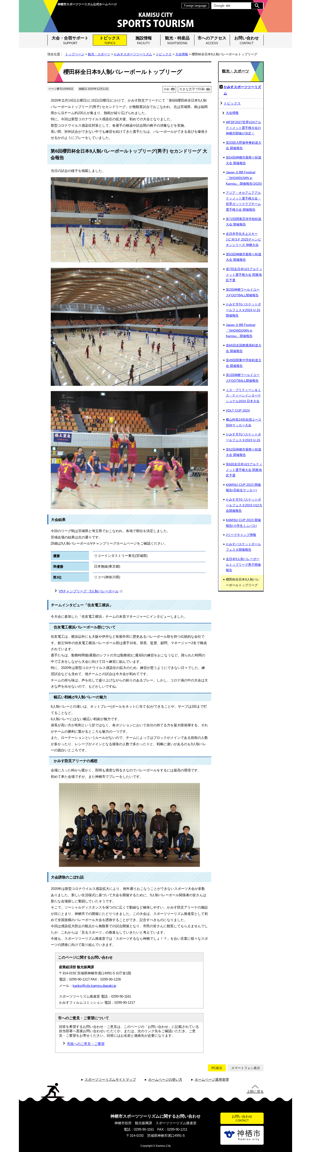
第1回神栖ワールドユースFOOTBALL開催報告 (243, 377)
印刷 (166, 89)
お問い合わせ (246, 40)
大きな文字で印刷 (192, 89)
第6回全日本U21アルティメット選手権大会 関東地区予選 (244, 470)
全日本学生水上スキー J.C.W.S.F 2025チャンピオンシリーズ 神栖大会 (243, 239)
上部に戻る (255, 1091)
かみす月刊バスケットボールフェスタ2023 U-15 (243, 437)
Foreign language (195, 5)
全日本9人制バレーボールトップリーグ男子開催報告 (243, 564)
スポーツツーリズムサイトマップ (110, 1079)
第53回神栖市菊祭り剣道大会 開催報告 (243, 257)
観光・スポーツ (99, 54)
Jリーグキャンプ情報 (241, 535)
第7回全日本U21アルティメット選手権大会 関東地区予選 (244, 274)
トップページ (74, 54)
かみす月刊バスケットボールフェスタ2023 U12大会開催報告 (244, 505)
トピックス (109, 40)
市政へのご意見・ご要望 (86, 1044)
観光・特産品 (177, 40)
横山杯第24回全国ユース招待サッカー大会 (243, 422)
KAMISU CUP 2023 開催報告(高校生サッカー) (243, 487)
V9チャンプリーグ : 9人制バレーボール (89, 591)
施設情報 (143, 40)
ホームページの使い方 (165, 1079)
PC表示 (217, 1068)
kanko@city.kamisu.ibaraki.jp (94, 986)
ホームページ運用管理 (212, 1079)
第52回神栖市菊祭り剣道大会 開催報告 (243, 452)
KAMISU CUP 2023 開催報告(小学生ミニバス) (243, 522)
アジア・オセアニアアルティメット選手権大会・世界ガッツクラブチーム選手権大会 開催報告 (243, 201)
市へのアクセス (212, 40)
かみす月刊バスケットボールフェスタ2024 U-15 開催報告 (243, 310)
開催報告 (240, 330)
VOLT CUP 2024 (238, 410)
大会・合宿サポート (70, 40)
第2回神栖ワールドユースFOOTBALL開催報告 (243, 292)
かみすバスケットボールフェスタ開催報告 (243, 547)
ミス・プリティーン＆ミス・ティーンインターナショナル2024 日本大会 (243, 395)
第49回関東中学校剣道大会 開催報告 (243, 363)
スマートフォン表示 (245, 1068)
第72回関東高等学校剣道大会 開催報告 (243, 221)
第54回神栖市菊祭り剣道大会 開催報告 (243, 160)
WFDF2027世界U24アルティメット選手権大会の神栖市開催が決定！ (243, 127)
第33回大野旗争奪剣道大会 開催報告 (243, 145)
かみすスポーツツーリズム (133, 54)
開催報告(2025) (244, 178)
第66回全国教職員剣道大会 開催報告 (243, 348)
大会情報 (181, 54)
